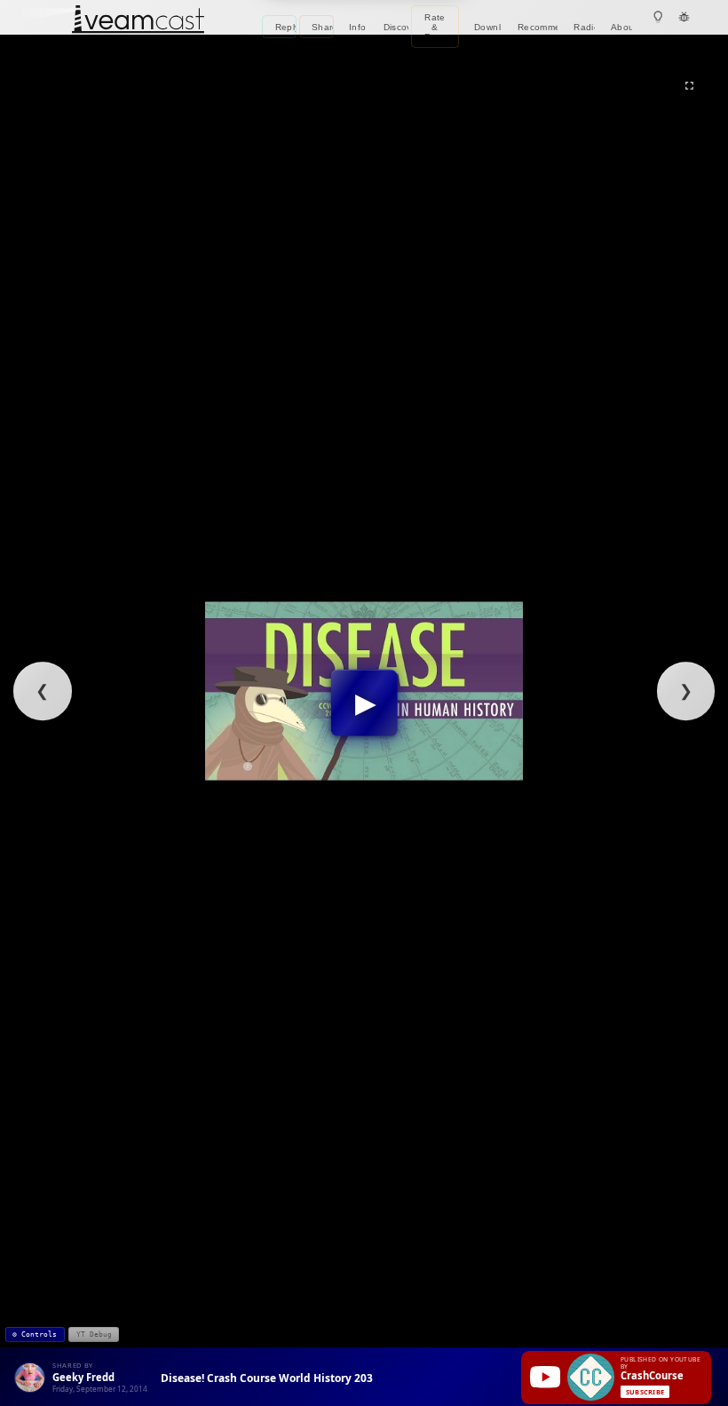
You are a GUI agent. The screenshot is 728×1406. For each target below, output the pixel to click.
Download (488, 27)
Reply (285, 27)
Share (323, 27)
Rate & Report (439, 27)
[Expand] (689, 86)
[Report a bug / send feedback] (684, 17)
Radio (584, 27)
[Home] (138, 20)
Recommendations (538, 27)
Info (358, 27)
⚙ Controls (34, 1334)
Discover (396, 27)
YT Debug (94, 1334)
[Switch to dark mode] (658, 17)
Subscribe (645, 1391)
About (622, 27)
